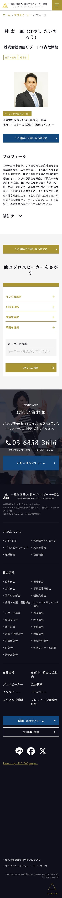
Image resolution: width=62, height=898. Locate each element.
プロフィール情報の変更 (44, 702)
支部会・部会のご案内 (44, 674)
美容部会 (38, 626)
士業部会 (10, 588)
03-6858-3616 (31, 442)
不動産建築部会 (42, 588)
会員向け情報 (31, 732)
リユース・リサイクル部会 (46, 604)
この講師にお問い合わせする (30, 138)
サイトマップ (40, 866)
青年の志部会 (12, 595)
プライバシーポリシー (17, 866)
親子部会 (10, 626)
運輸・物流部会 (14, 633)
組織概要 (10, 554)
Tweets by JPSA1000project (20, 763)
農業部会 (38, 613)
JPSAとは (10, 540)
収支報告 (38, 554)
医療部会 (38, 581)
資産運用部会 (41, 640)
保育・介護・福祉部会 (17, 602)
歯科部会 (10, 581)
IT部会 (9, 647)
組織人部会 (39, 595)
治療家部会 (11, 654)
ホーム (6, 15)
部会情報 (8, 572)
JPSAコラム (39, 692)
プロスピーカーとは (16, 547)
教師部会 (38, 619)
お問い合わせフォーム (31, 463)
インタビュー (11, 692)
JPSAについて (12, 531)
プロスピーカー (23, 15)
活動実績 (37, 684)
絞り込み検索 (31, 367)
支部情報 (8, 672)
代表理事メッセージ (44, 540)
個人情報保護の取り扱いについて (22, 859)
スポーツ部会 (12, 613)
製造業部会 (11, 619)
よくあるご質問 (13, 700)
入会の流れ (39, 547)
